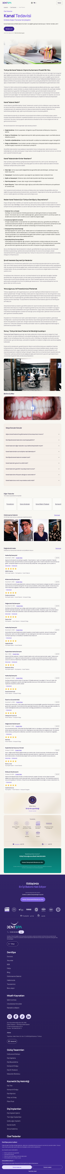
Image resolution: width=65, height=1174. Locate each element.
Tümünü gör (57, 515)
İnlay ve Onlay (12, 1097)
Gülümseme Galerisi (14, 976)
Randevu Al (9, 29)
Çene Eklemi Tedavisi (42, 504)
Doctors (10, 956)
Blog (8, 972)
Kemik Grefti (11, 1125)
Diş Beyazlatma (12, 1062)
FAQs (9, 968)
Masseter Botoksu (13, 1074)
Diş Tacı (10, 1085)
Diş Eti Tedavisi (12, 1070)
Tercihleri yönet (32, 1171)
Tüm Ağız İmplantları (14, 1117)
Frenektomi (10, 504)
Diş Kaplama (11, 1058)
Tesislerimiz (11, 984)
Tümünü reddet (47, 1167)
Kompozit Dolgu (12, 1066)
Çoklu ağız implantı (13, 1121)
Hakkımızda (11, 980)
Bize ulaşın (11, 988)
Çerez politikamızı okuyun (7, 1160)
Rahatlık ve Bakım (13, 1008)
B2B (8, 964)
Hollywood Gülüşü (13, 1054)
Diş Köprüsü (11, 1093)
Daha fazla (7, 565)
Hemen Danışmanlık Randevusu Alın (32, 862)
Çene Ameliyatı (25, 504)
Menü (59, 3)
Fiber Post (10, 1101)
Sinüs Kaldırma (12, 1129)
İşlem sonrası (11, 1000)
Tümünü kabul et (17, 1167)
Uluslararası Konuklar (14, 1004)
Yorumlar (10, 960)
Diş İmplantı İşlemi (13, 1113)
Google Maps (19, 558)
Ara (21, 932)
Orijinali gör (14, 565)
